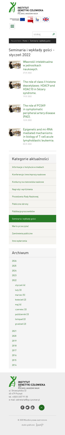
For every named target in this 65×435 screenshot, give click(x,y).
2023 (14, 275)
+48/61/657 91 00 (20, 396)
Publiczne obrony (20, 203)
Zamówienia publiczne (22, 233)
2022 (14, 280)
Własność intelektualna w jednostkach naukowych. (38, 65)
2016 (14, 355)
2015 (14, 360)
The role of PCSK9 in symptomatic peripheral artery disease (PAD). (39, 111)
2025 (14, 265)
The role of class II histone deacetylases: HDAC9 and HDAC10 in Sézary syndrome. (39, 87)
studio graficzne (28, 425)
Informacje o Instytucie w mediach (28, 166)
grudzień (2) (20, 323)
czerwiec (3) (21, 309)
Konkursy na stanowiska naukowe (28, 181)
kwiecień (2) (20, 299)
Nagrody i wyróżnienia (22, 189)
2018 (14, 345)
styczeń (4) (20, 285)
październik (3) (22, 314)
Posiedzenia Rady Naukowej (25, 196)
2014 (14, 364)
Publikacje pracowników (23, 211)
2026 (14, 260)
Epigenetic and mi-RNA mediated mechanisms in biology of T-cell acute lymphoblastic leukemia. (38, 134)
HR (40, 18)
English (49, 19)
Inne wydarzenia (19, 240)
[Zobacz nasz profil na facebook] (22, 407)
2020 (14, 335)
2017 (14, 350)
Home (25, 41)
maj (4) (18, 304)
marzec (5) (20, 294)
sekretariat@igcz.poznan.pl (28, 399)
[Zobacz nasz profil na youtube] (32, 407)
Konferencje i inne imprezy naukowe (29, 174)
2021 (14, 330)
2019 (14, 340)
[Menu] (12, 26)
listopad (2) (20, 319)
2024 (14, 270)
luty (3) (18, 289)
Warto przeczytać (20, 226)
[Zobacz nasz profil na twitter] (27, 407)
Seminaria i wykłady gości (24, 218)
